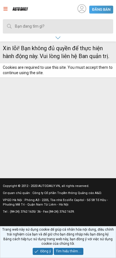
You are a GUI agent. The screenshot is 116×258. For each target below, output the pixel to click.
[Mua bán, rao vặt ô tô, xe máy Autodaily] (20, 9)
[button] (5, 9)
